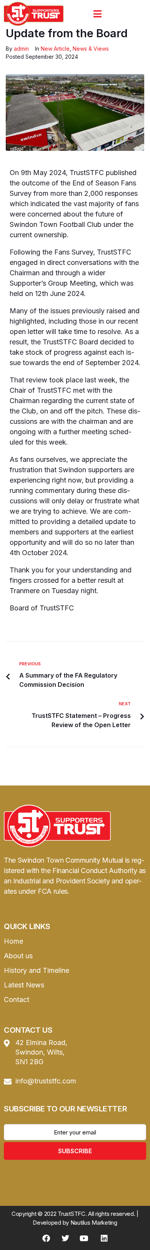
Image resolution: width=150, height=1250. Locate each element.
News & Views (91, 48)
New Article (55, 48)
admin (21, 48)
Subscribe (75, 1151)
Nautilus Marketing (93, 1222)
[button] (97, 13)
